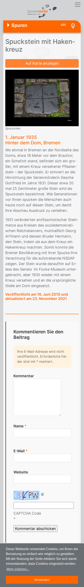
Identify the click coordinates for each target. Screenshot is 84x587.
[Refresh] (42, 493)
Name (20, 426)
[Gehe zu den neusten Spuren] (64, 25)
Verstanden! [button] (42, 579)
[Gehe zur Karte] (73, 26)
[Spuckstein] (42, 98)
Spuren (19, 25)
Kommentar (23, 376)
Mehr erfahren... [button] (18, 569)
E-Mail (20, 451)
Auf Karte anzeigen (42, 63)
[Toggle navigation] (77, 4)
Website (20, 472)
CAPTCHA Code (27, 513)
